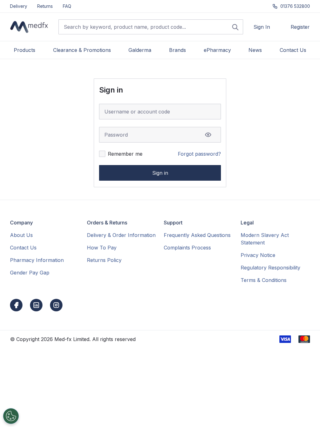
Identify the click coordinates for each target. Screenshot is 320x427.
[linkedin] (36, 305)
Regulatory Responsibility (270, 267)
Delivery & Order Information (121, 235)
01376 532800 (295, 6)
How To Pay (102, 247)
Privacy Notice (258, 255)
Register (300, 27)
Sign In (261, 27)
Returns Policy (104, 260)
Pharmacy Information (37, 260)
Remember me (125, 154)
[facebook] (16, 305)
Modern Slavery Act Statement (265, 239)
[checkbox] (102, 154)
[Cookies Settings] (11, 416)
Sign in (160, 173)
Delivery (18, 6)
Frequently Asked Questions (197, 235)
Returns (45, 6)
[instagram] (56, 305)
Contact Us (23, 247)
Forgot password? (199, 154)
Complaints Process (187, 247)
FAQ (67, 6)
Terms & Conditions (264, 280)
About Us (21, 235)
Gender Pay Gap (29, 272)
